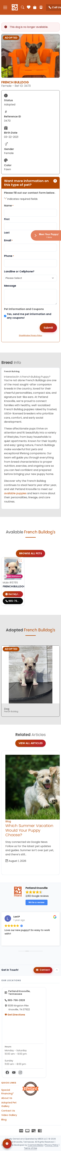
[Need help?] (7, 1143)
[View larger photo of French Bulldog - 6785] (20, 560)
